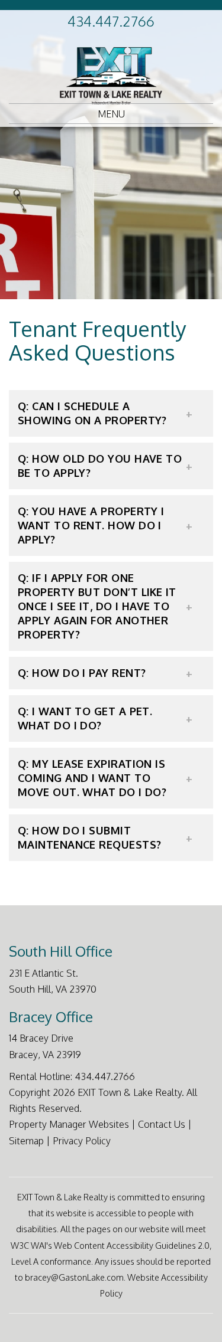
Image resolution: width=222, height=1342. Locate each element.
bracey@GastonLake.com (74, 1277)
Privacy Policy (82, 1141)
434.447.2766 (111, 21)
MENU (111, 114)
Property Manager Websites (69, 1124)
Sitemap (26, 1141)
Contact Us (161, 1124)
